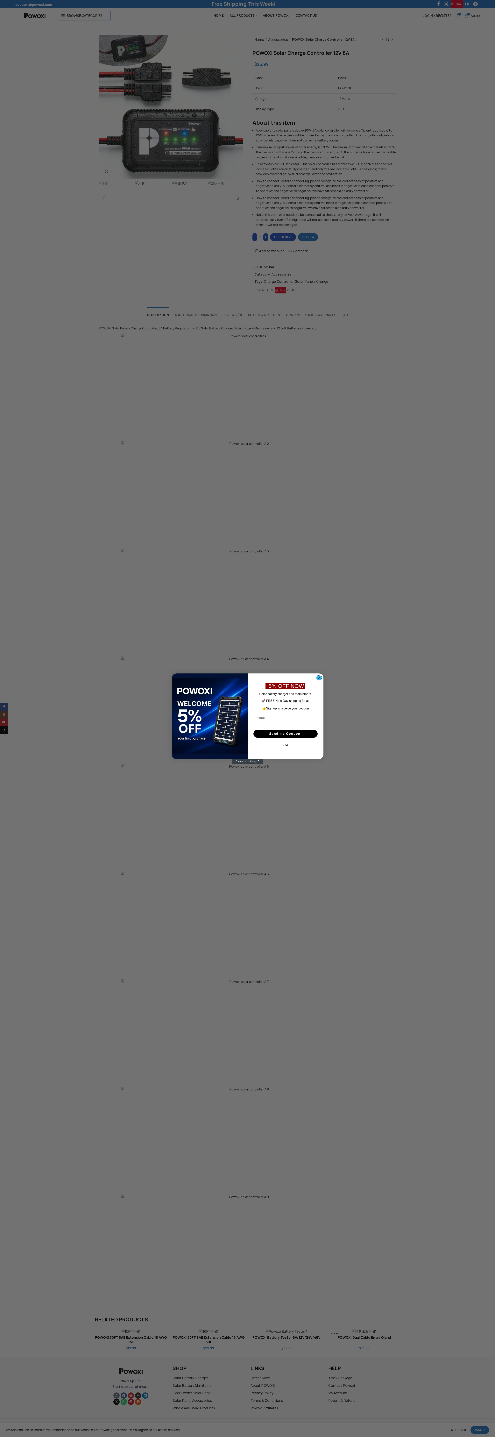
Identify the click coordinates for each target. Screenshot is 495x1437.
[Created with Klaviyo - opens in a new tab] (247, 761)
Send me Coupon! (285, 733)
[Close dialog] (319, 677)
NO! (285, 745)
